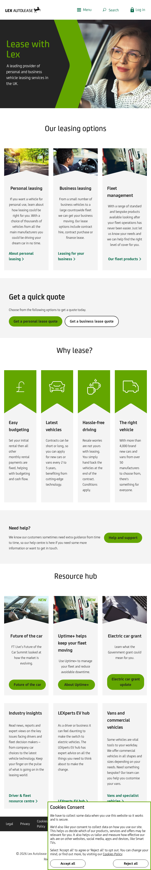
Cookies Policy (112, 854)
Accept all (68, 863)
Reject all (131, 863)
